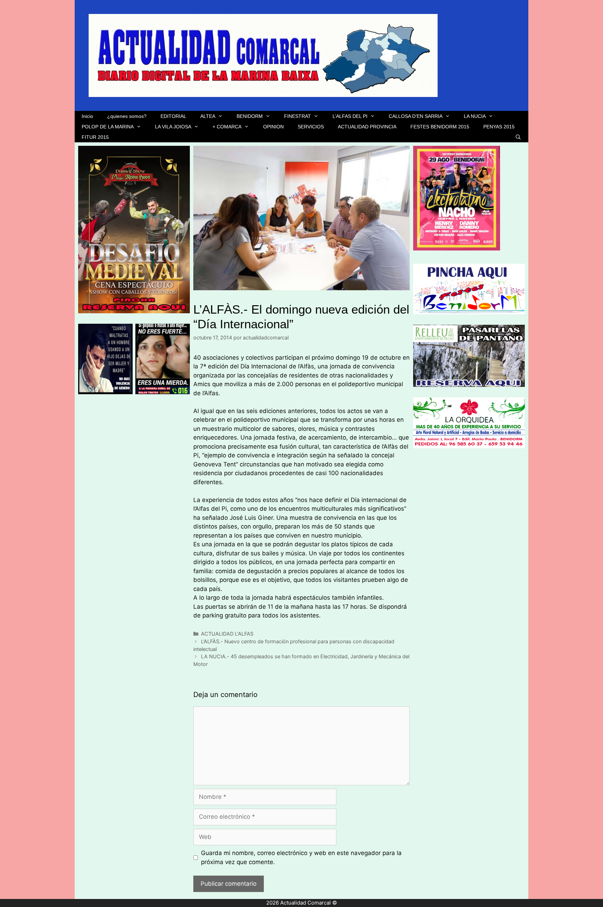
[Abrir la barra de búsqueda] (518, 137)
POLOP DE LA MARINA (108, 126)
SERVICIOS (311, 126)
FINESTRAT (297, 116)
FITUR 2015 (95, 137)
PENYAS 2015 (499, 126)
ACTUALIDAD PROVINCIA (367, 126)
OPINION (273, 126)
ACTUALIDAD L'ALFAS (227, 634)
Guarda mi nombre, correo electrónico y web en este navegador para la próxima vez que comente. (301, 857)
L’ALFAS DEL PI (350, 116)
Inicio (87, 116)
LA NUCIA (475, 116)
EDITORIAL (173, 116)
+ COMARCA (227, 126)
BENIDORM (250, 116)
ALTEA (207, 116)
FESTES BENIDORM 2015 (439, 126)
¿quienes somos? (127, 116)
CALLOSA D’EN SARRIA (415, 116)
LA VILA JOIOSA (173, 126)
